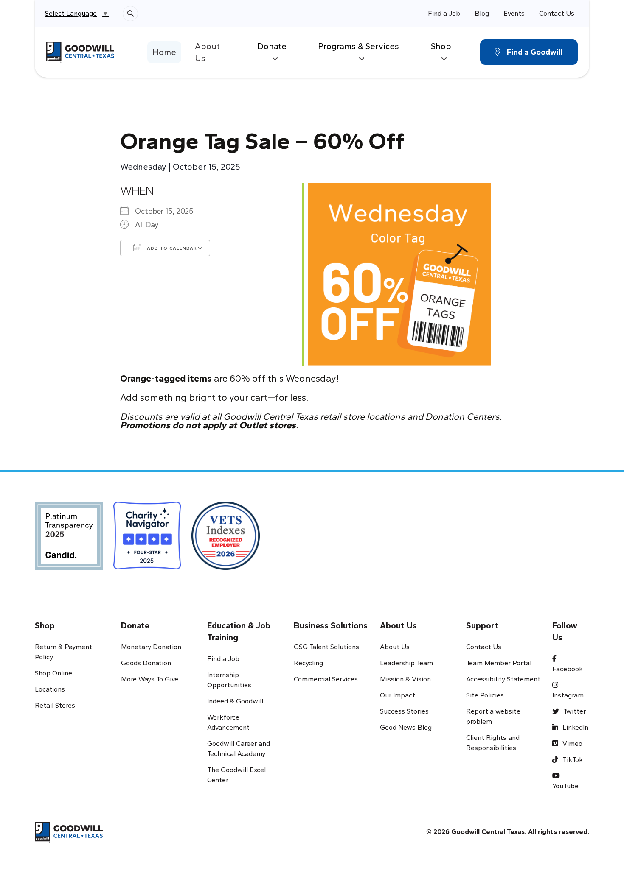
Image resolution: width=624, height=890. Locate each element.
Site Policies (485, 695)
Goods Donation (146, 663)
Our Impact (397, 695)
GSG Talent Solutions (326, 647)
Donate (272, 46)
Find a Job (444, 13)
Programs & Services (358, 46)
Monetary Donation (151, 647)
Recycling (308, 663)
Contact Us (556, 13)
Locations (50, 689)
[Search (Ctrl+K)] (130, 13)
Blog (482, 13)
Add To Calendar (171, 248)
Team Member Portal (498, 663)
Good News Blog (406, 727)
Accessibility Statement (503, 679)
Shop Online (53, 673)
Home (164, 52)
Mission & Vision (405, 679)
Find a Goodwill (535, 52)
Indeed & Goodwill (235, 701)
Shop (441, 46)
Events (514, 13)
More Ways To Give (149, 679)
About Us (207, 52)
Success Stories (404, 711)
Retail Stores (55, 705)
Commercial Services (326, 679)
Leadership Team (406, 663)
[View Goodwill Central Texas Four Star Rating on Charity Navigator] (147, 538)
